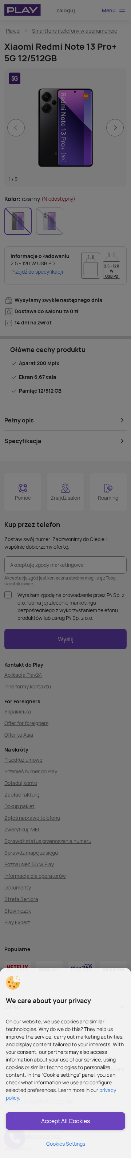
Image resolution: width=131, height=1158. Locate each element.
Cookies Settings (65, 1143)
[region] (65, 1063)
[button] (13, 983)
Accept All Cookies (65, 1121)
